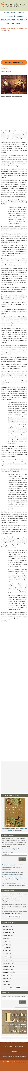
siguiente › (18, 987)
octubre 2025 (6, 935)
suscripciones (15, 883)
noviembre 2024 (7, 966)
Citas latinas (10, 23)
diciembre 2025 (7, 929)
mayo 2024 (6, 984)
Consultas (21, 12)
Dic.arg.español (18, 1046)
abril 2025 (5, 951)
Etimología (20, 16)
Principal (6, 12)
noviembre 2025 (7, 932)
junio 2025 (5, 944)
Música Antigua (6, 71)
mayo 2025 (6, 947)
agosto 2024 (6, 975)
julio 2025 (5, 941)
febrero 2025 (6, 957)
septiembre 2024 (7, 972)
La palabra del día (10, 16)
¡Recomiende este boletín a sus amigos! (12, 865)
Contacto (18, 23)
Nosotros (14, 1051)
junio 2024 (5, 981)
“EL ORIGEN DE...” (22, 20)
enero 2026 (6, 926)
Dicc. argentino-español (8, 20)
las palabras (7, 872)
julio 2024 (5, 978)
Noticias (13, 12)
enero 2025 (6, 960)
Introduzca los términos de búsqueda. (13, 996)
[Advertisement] (14, 47)
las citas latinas (13, 874)
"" (7, 869)
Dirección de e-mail (8, 852)
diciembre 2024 (7, 963)
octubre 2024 (6, 969)
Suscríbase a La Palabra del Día (14, 62)
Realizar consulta (14, 917)
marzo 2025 (6, 954)
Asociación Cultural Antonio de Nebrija (14, 1056)
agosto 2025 (6, 938)
